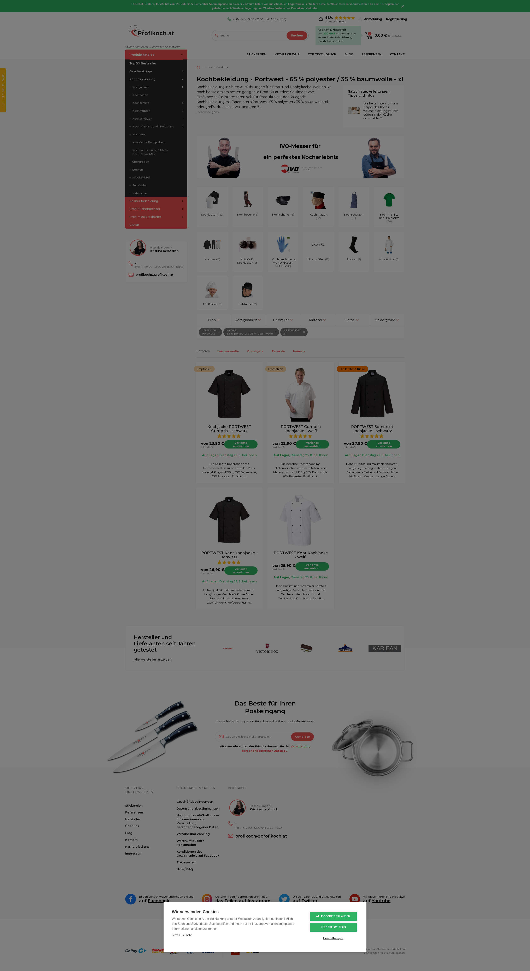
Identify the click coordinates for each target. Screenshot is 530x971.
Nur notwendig (333, 927)
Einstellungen (333, 938)
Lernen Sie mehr (182, 935)
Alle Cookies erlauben (333, 916)
